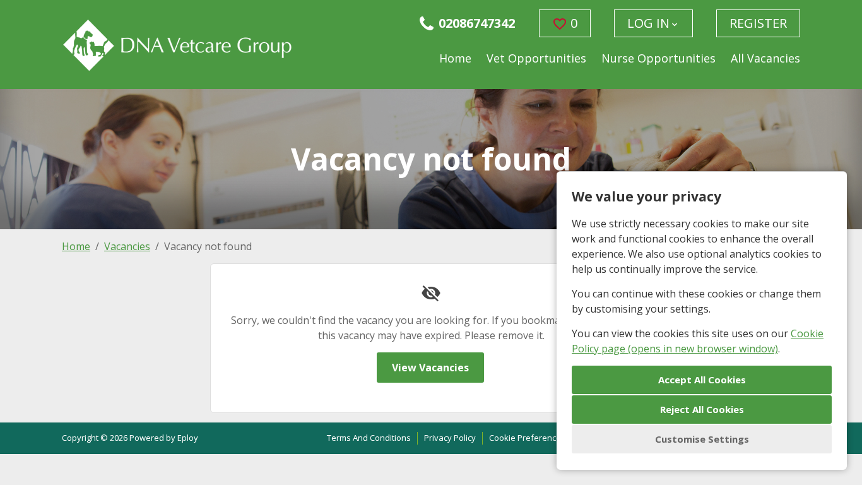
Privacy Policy (450, 437)
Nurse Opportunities (658, 58)
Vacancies (127, 246)
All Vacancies (765, 58)
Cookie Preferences (527, 437)
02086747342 (477, 23)
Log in (648, 23)
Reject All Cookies (702, 409)
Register (758, 23)
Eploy (187, 437)
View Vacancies (430, 367)
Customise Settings (702, 439)
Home (455, 58)
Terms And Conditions (369, 437)
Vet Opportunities (536, 58)
